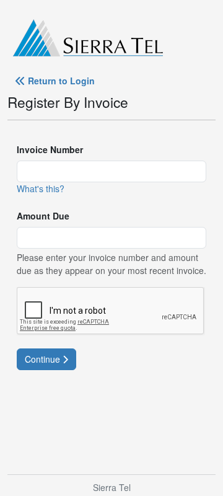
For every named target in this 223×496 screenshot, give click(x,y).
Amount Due (43, 216)
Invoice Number (50, 149)
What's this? (40, 188)
